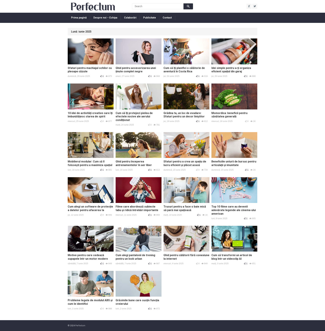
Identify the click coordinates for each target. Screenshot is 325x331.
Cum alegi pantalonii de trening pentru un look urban (135, 257)
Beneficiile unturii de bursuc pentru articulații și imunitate (233, 163)
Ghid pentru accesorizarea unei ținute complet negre (136, 69)
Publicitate (149, 17)
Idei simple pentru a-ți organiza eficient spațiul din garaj (231, 69)
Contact (167, 17)
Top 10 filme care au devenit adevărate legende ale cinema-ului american (233, 210)
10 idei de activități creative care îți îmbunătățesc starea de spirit (90, 114)
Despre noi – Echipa (105, 17)
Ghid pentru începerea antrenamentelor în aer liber (134, 163)
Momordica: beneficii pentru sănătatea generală (229, 114)
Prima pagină (79, 17)
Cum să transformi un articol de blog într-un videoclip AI (231, 257)
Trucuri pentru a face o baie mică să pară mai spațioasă (185, 208)
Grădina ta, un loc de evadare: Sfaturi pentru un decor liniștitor (184, 114)
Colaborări (130, 17)
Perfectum (80, 325)
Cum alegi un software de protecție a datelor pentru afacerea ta (90, 208)
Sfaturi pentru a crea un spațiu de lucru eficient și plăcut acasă (185, 163)
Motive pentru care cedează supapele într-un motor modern (88, 257)
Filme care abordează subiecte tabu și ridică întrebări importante (137, 208)
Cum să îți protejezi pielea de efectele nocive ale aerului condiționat (134, 116)
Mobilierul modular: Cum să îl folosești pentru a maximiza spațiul (90, 163)
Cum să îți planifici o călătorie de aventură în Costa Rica (184, 69)
